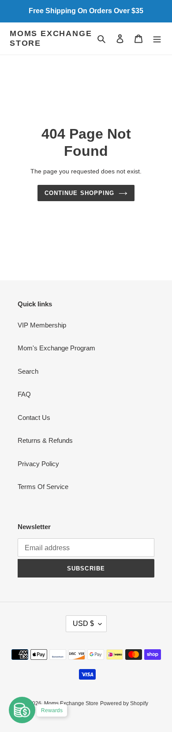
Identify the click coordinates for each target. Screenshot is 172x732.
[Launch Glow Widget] (22, 710)
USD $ (83, 623)
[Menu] (157, 38)
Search (28, 371)
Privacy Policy (38, 463)
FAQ (24, 394)
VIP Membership (42, 325)
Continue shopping (79, 193)
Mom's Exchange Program (56, 348)
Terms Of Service (43, 486)
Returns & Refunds (45, 440)
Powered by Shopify (124, 703)
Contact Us (34, 417)
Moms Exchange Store (51, 38)
